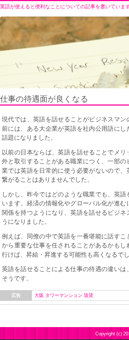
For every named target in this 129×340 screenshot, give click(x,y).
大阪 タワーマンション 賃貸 (63, 295)
